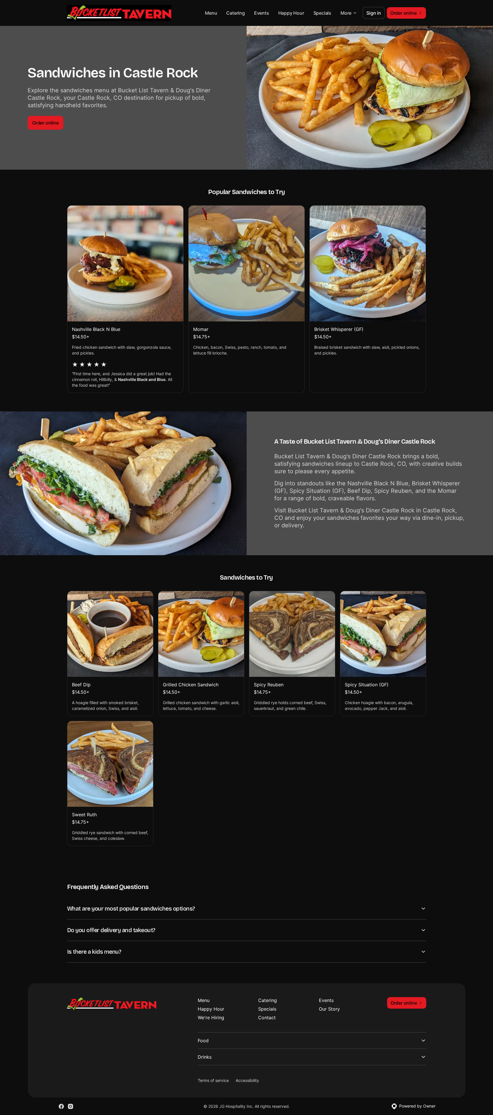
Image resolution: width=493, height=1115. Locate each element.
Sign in (373, 13)
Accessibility (247, 1080)
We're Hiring (211, 1017)
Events (261, 13)
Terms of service (213, 1080)
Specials (322, 13)
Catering (235, 13)
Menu (211, 13)
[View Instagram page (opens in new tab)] (70, 1106)
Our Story (329, 1009)
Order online (45, 123)
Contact (267, 1017)
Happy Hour (291, 13)
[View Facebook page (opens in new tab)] (61, 1106)
